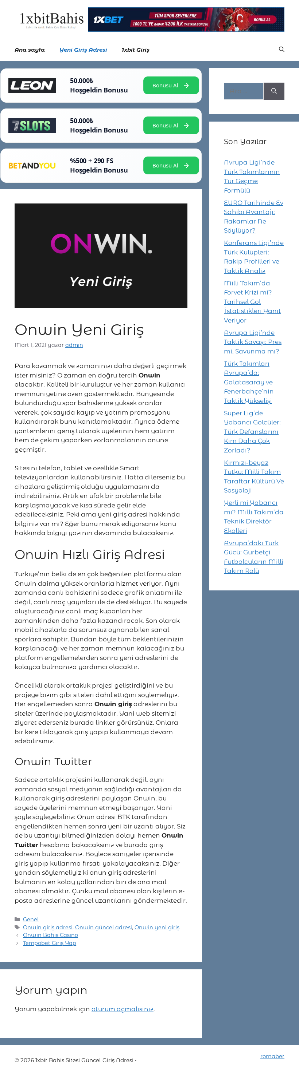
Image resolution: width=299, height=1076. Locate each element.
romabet (272, 1056)
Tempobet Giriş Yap (49, 943)
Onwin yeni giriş (157, 927)
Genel (31, 919)
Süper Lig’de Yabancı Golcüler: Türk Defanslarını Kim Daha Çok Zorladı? (252, 432)
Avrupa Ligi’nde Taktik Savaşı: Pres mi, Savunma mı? (252, 342)
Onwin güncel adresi (103, 927)
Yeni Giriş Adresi (83, 49)
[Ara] (274, 91)
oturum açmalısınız (123, 1009)
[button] (282, 50)
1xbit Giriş (136, 49)
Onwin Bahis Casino (50, 935)
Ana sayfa (30, 49)
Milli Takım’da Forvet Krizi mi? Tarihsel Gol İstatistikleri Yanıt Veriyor (252, 302)
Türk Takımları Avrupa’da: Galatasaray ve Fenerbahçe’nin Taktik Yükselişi (249, 382)
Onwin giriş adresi (48, 927)
